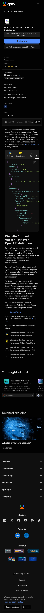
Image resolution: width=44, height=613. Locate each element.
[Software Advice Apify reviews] (19, 551)
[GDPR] (18, 535)
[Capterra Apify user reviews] (33, 551)
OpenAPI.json (15, 312)
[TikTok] (39, 520)
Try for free (22, 41)
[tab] (9, 122)
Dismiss (26, 607)
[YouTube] (25, 520)
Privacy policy (22, 591)
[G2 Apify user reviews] (11, 559)
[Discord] (32, 520)
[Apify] (9, 4)
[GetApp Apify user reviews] (8, 551)
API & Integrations (32, 144)
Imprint (22, 580)
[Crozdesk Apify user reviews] (33, 559)
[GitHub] (19, 520)
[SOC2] (26, 535)
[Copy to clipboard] (35, 162)
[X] (12, 520)
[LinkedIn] (5, 520)
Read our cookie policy (13, 602)
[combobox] (22, 46)
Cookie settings (12, 607)
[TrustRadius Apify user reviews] (22, 559)
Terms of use (22, 585)
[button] (22, 461)
